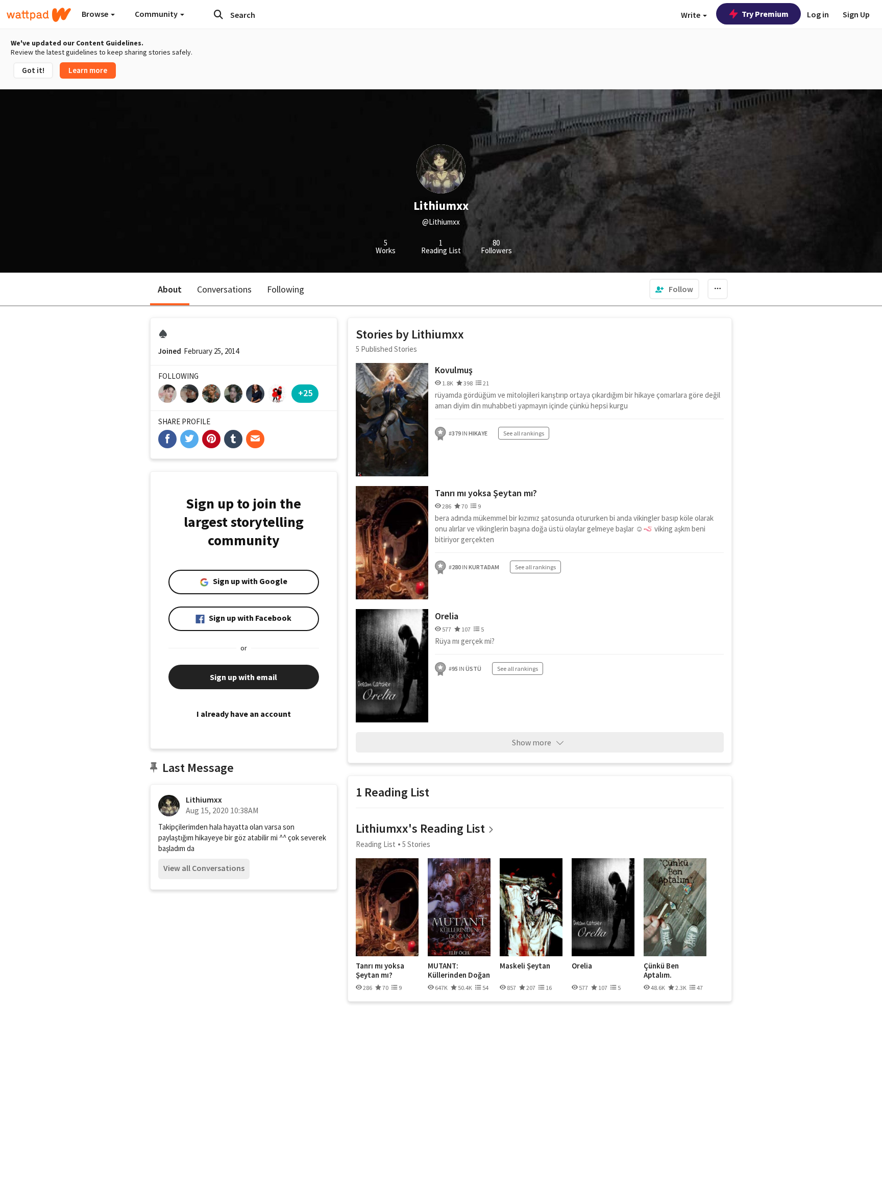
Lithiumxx (204, 799)
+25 (305, 393)
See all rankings (523, 433)
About (170, 289)
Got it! (33, 70)
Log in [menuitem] (818, 14)
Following (285, 289)
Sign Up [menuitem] (856, 14)
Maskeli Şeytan (525, 966)
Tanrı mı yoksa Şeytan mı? (486, 493)
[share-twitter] (189, 439)
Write (691, 15)
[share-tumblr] (233, 439)
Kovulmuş (454, 370)
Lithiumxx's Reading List (420, 828)
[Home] (39, 15)
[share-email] (255, 439)
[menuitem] (674, 289)
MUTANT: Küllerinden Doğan (459, 970)
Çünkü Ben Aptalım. (661, 970)
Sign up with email (243, 677)
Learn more (87, 70)
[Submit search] (218, 14)
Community (157, 14)
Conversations (224, 289)
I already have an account (244, 714)
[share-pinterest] (211, 439)
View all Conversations (203, 868)
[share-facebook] (167, 439)
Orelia (446, 616)
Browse (96, 14)
